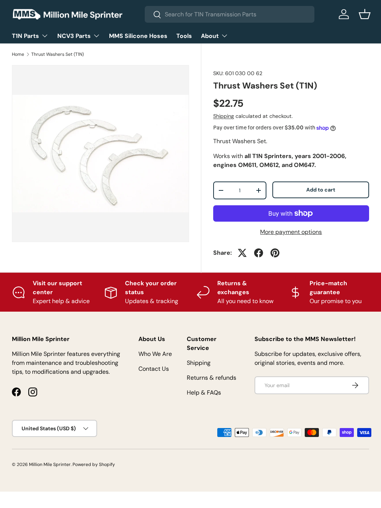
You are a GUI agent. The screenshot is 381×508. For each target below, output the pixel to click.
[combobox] (229, 14)
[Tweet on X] (242, 253)
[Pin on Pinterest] (275, 253)
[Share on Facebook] (258, 253)
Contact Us (153, 369)
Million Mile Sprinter (50, 464)
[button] (364, 14)
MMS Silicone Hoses (138, 36)
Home (18, 54)
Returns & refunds (211, 378)
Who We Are (155, 354)
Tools (184, 36)
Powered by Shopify (94, 464)
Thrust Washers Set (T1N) (57, 54)
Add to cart (320, 189)
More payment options (291, 232)
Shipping (223, 116)
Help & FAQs (204, 392)
